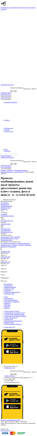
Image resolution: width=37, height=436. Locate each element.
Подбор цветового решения (12, 324)
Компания (7, 102)
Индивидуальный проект (12, 292)
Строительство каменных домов (14, 314)
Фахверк (3, 246)
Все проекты (5, 243)
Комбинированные (6, 172)
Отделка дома (8, 319)
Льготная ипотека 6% (7, 85)
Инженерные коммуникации (13, 321)
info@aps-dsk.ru (5, 430)
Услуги (6, 131)
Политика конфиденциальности (10, 420)
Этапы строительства (10, 317)
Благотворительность (10, 300)
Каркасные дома (9, 293)
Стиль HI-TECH (18, 172)
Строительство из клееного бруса (14, 313)
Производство (8, 128)
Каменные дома (5, 245)
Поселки (7, 130)
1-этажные (14, 245)
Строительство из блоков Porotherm (15, 316)
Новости (7, 308)
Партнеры (7, 305)
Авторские (27, 245)
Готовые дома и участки (11, 311)
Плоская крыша (11, 246)
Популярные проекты (20, 170)
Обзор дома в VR (9, 327)
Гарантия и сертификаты (12, 301)
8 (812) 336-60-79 (6, 97)
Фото (6, 149)
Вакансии (7, 303)
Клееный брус (13, 243)
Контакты (7, 151)
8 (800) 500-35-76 (9, 368)
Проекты (7, 120)
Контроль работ (9, 322)
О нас (6, 297)
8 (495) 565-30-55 (6, 93)
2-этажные (10, 170)
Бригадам (7, 306)
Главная (3, 170)
